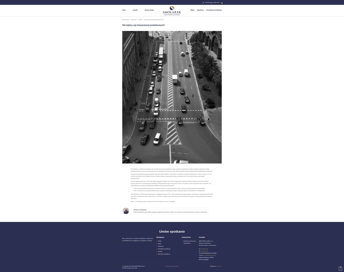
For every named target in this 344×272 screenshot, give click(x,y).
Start (124, 10)
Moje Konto (216, 2)
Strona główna (125, 19)
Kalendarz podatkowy (164, 254)
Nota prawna (169, 266)
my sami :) (219, 266)
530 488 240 (204, 251)
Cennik (135, 10)
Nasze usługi (149, 10)
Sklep (192, 10)
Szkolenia (200, 10)
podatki (140, 19)
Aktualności (134, 19)
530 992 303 (204, 249)
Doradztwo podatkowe (164, 249)
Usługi (159, 241)
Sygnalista (175, 266)
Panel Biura (208, 2)
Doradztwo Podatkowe (214, 10)
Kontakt (160, 251)
